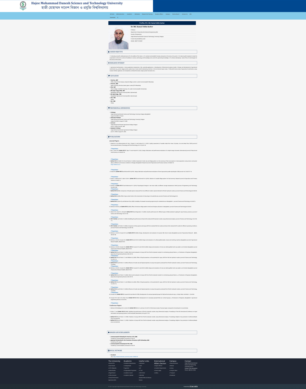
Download (112, 17)
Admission (137, 14)
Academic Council (128, 373)
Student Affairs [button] (159, 14)
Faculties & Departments (130, 363)
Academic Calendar (128, 375)
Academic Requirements (160, 368)
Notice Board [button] (175, 14)
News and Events (174, 363)
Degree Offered (158, 365)
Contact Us (185, 14)
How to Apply (158, 370)
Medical (172, 365)
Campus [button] (168, 14)
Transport (172, 373)
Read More (115, 148)
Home (112, 14)
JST (140, 368)
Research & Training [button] (147, 14)
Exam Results (112, 365)
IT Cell (140, 370)
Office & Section (112, 375)
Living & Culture (173, 370)
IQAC (140, 365)
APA (190, 14)
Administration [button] (120, 14)
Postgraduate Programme (130, 370)
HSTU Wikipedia (112, 368)
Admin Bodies (112, 370)
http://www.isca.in (115, 164)
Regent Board (112, 373)
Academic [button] (129, 14)
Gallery (156, 373)
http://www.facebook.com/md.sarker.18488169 (125, 356)
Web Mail (141, 375)
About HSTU (112, 363)
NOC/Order (142, 373)
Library (171, 368)
